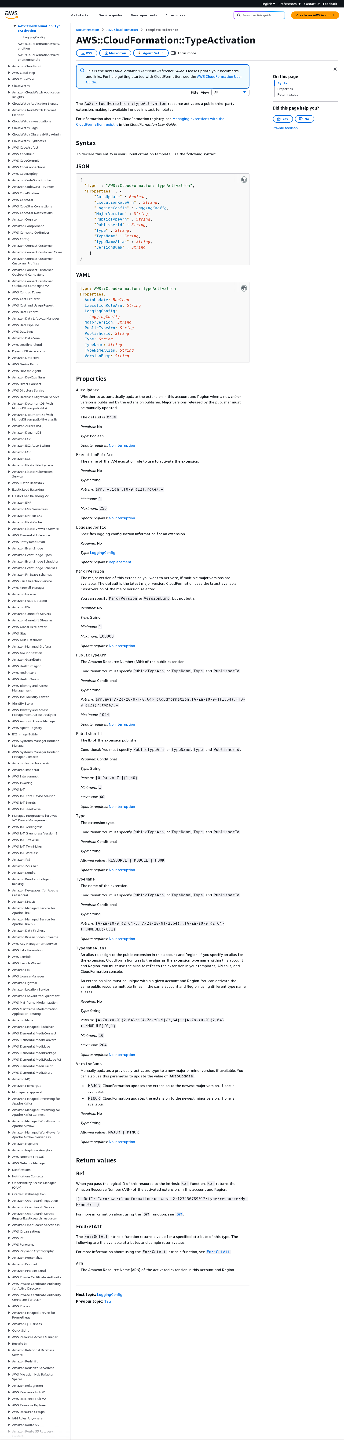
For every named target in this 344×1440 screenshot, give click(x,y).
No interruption (122, 445)
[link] (161, 29)
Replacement (120, 562)
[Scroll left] (68, 15)
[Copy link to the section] (72, 143)
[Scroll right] (189, 15)
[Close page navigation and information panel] (335, 69)
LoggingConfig (151, 208)
